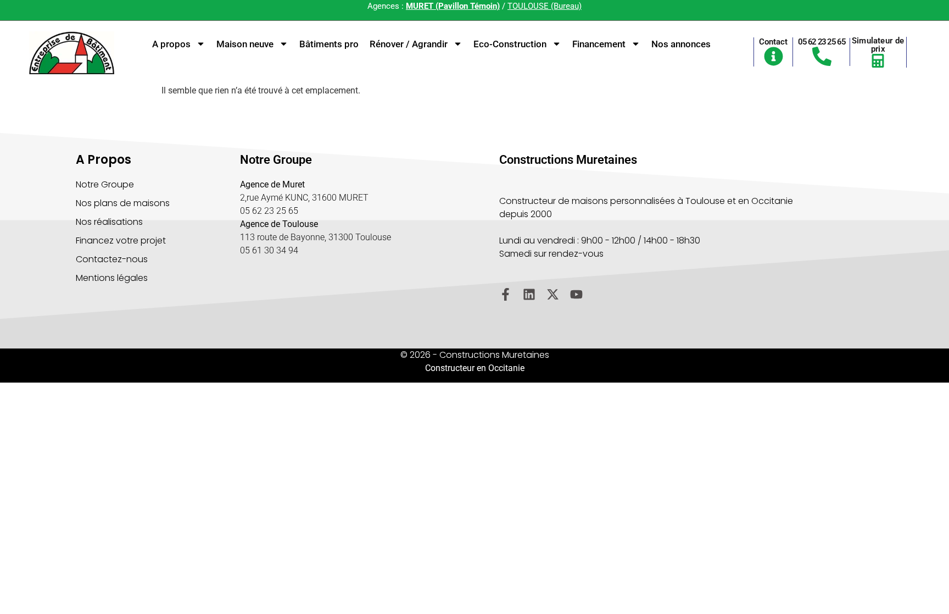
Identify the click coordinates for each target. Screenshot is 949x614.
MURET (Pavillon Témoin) (453, 6)
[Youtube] (576, 294)
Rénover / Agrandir (409, 43)
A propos (171, 43)
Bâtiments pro (329, 43)
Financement (599, 43)
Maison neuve (244, 43)
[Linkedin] (529, 294)
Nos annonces (681, 43)
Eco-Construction (509, 43)
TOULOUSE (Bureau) (544, 6)
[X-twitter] (552, 294)
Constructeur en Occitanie (474, 368)
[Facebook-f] (505, 294)
